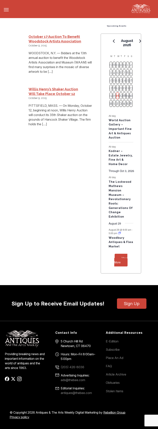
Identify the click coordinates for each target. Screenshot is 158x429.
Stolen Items (114, 391)
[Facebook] (7, 380)
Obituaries (113, 383)
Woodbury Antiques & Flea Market (121, 242)
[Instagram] (20, 380)
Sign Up (132, 303)
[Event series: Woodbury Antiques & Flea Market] (119, 233)
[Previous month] (114, 41)
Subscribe (113, 349)
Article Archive (116, 374)
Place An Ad (114, 358)
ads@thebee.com (73, 380)
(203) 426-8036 (72, 367)
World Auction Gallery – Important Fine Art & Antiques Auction (120, 129)
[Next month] (140, 41)
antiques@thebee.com (76, 393)
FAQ (109, 366)
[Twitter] (14, 380)
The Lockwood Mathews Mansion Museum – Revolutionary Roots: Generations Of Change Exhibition (121, 199)
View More (120, 260)
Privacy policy (19, 417)
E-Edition (112, 341)
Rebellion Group (114, 412)
